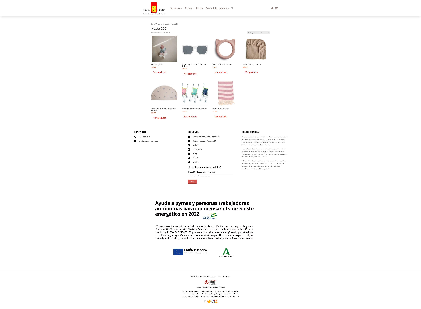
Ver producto (159, 72)
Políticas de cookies (223, 276)
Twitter (196, 145)
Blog (195, 153)
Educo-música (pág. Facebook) (206, 137)
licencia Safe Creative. (217, 287)
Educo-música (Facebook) (204, 141)
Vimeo (195, 162)
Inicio (153, 24)
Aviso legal (211, 276)
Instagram (197, 149)
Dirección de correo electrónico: (202, 172)
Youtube (196, 158)
